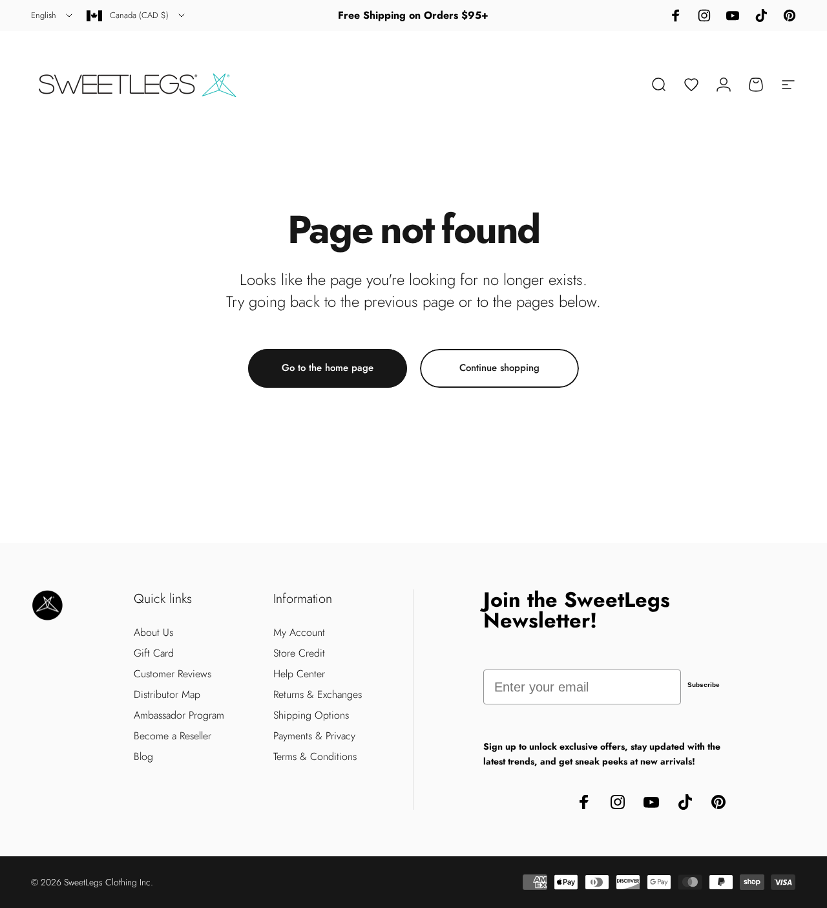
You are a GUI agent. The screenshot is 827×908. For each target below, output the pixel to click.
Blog (143, 756)
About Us (153, 632)
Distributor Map (167, 694)
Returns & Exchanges (317, 694)
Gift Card (154, 653)
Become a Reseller (172, 736)
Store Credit (299, 653)
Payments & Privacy (314, 736)
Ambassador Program (179, 715)
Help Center (299, 674)
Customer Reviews (172, 674)
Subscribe (703, 684)
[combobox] (52, 15)
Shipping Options (311, 715)
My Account (299, 632)
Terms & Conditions (315, 756)
